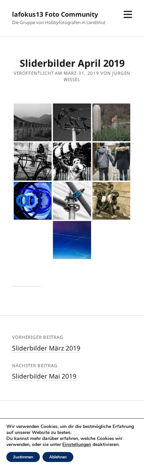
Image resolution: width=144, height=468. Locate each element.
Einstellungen (76, 445)
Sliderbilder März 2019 (46, 348)
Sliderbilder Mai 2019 (44, 376)
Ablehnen (58, 457)
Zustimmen (23, 457)
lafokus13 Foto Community (55, 14)
